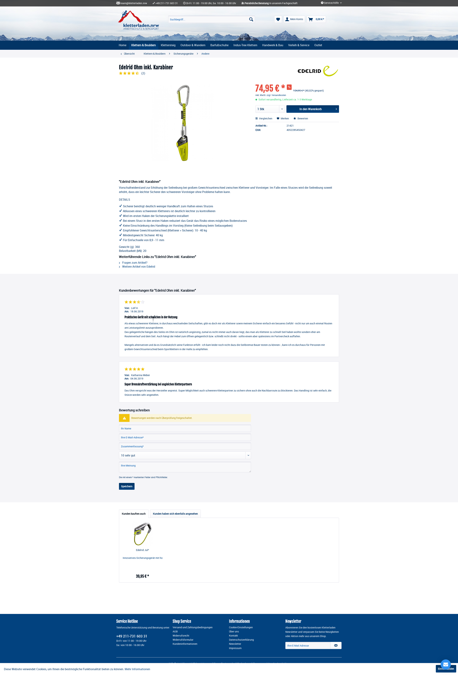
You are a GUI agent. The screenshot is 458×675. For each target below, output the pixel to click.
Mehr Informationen (137, 669)
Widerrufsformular (183, 639)
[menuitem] (211, 19)
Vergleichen (265, 118)
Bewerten (302, 118)
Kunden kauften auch (134, 513)
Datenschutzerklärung (241, 639)
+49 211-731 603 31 (166, 3)
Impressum (235, 648)
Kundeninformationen (185, 643)
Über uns (234, 631)
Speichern (126, 486)
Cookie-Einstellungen (241, 627)
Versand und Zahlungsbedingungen (193, 627)
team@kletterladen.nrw (134, 3)
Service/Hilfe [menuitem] (331, 2)
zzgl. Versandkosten (276, 95)
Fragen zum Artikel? (134, 263)
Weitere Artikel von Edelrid (138, 266)
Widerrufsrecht (181, 635)
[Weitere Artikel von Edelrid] (318, 71)
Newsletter (235, 643)
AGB (175, 631)
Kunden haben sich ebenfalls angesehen (175, 513)
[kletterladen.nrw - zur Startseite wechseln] (138, 20)
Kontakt (233, 635)
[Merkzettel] (278, 19)
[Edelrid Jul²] (142, 533)
